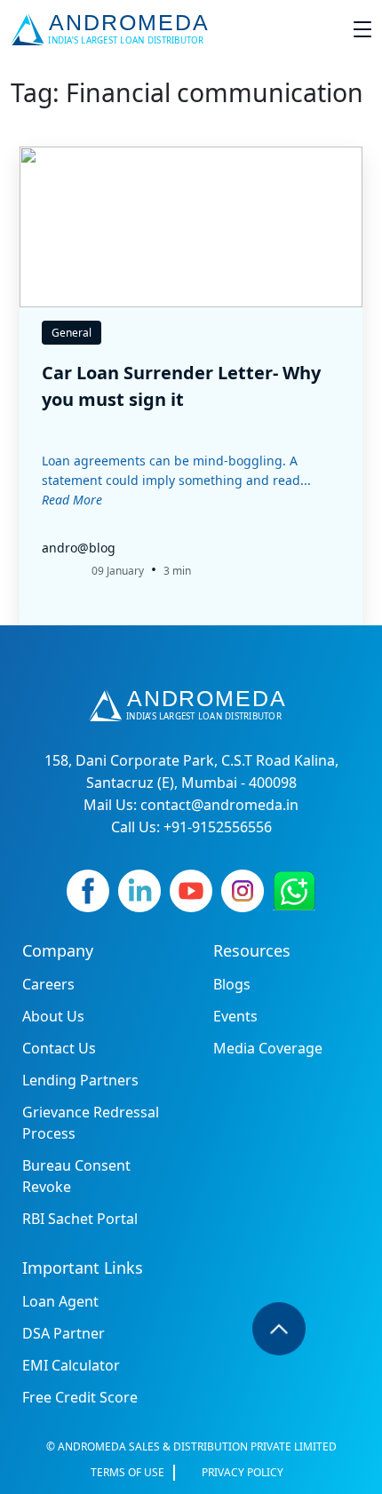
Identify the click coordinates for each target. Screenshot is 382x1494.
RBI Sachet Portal (80, 1218)
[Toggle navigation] (362, 29)
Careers (48, 984)
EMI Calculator (71, 1365)
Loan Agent (60, 1301)
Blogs (232, 984)
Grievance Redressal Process (90, 1122)
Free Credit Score (80, 1397)
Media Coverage (267, 1048)
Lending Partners (80, 1080)
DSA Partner (63, 1333)
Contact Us (59, 1048)
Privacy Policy (242, 1472)
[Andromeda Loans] (113, 29)
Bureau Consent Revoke (76, 1176)
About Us (53, 1016)
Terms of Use (127, 1472)
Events (235, 1016)
